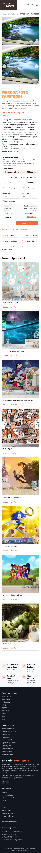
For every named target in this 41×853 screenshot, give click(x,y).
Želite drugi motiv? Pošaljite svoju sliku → (16, 229)
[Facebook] (3, 782)
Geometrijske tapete (9, 740)
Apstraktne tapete (8, 754)
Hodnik (4, 713)
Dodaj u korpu (27, 223)
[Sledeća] (37, 66)
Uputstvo (5, 792)
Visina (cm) (25, 194)
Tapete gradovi (7, 746)
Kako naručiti (6, 810)
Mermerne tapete (8, 729)
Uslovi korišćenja (7, 795)
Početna (4, 14)
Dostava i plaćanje (8, 816)
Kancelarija (5, 711)
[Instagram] (7, 782)
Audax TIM (26, 850)
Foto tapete (14, 14)
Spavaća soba (6, 699)
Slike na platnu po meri (9, 822)
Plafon (4, 716)
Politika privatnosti (8, 798)
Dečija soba (6, 702)
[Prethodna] (4, 66)
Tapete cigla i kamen (9, 731)
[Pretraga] (28, 5)
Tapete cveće (6, 737)
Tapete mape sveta (9, 743)
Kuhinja (4, 705)
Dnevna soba (6, 696)
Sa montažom (10, 201)
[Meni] (37, 5)
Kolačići (4, 801)
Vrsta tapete (8, 168)
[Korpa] (32, 5)
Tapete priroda (7, 734)
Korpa (4, 819)
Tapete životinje (7, 748)
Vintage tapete (7, 751)
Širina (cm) (7, 194)
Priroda (21, 247)
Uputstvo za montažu (9, 813)
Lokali (3, 719)
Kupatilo (4, 708)
